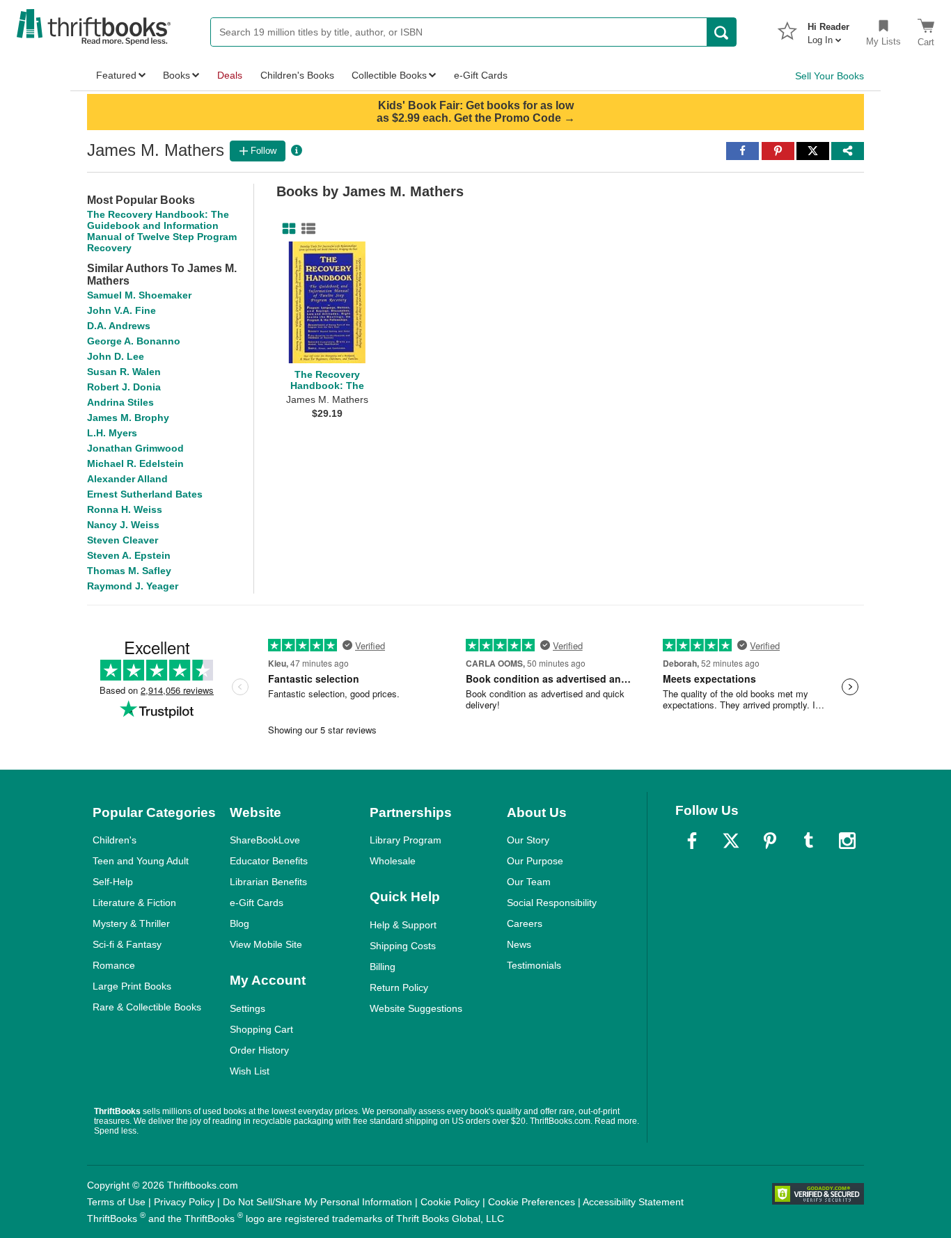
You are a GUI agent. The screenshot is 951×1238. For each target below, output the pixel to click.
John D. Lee (115, 356)
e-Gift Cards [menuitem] (481, 75)
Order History (259, 1050)
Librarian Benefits (268, 881)
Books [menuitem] (176, 75)
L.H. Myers (112, 432)
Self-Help (113, 881)
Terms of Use (116, 1201)
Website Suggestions (416, 1008)
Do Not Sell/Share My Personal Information (317, 1201)
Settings (247, 1008)
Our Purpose (535, 860)
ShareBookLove (265, 840)
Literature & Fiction (134, 902)
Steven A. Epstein (129, 555)
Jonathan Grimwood (135, 448)
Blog (239, 923)
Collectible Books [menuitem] (389, 75)
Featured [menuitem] (116, 75)
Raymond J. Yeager (132, 586)
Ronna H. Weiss (124, 509)
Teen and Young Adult (141, 860)
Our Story (528, 840)
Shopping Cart (261, 1029)
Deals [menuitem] (229, 75)
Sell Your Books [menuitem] (829, 75)
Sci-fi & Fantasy (127, 944)
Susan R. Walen (124, 371)
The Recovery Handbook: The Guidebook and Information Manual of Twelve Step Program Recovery (162, 231)
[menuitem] (828, 29)
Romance (114, 965)
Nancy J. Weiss (123, 524)
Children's (114, 840)
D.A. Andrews (118, 325)
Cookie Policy (450, 1201)
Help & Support (403, 924)
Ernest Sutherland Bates (145, 494)
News (519, 944)
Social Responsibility (552, 902)
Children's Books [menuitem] (297, 75)
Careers (524, 923)
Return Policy (399, 987)
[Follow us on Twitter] (731, 840)
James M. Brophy (128, 417)
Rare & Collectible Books (147, 1007)
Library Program (405, 840)
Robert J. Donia (124, 386)
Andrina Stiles (120, 402)
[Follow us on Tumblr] (808, 840)
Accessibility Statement (633, 1201)
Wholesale (393, 860)
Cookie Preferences (531, 1201)
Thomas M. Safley (129, 570)
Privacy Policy (184, 1201)
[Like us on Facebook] (692, 840)
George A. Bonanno (133, 341)
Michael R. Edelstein (135, 463)
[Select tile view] (305, 228)
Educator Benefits (269, 860)
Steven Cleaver (122, 540)
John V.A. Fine (121, 310)
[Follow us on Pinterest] (770, 840)
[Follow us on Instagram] (847, 840)
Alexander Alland (127, 478)
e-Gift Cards (256, 902)
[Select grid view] (286, 228)
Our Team (529, 881)
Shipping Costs (403, 945)
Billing (382, 966)
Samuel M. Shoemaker (139, 295)
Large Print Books (132, 986)
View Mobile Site (266, 944)
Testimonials (534, 965)
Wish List (249, 1071)
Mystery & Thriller (131, 923)
